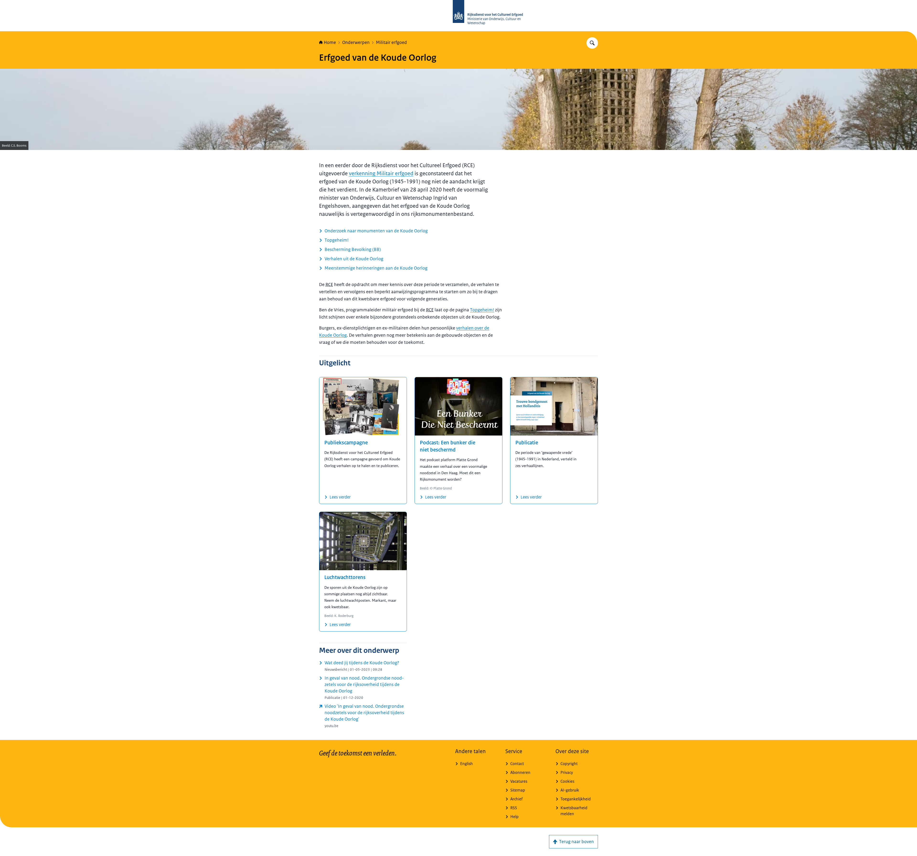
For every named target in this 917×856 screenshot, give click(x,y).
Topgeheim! (482, 310)
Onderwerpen (356, 42)
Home (330, 42)
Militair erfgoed (391, 42)
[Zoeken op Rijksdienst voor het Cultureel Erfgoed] (592, 43)
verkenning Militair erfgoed (381, 173)
